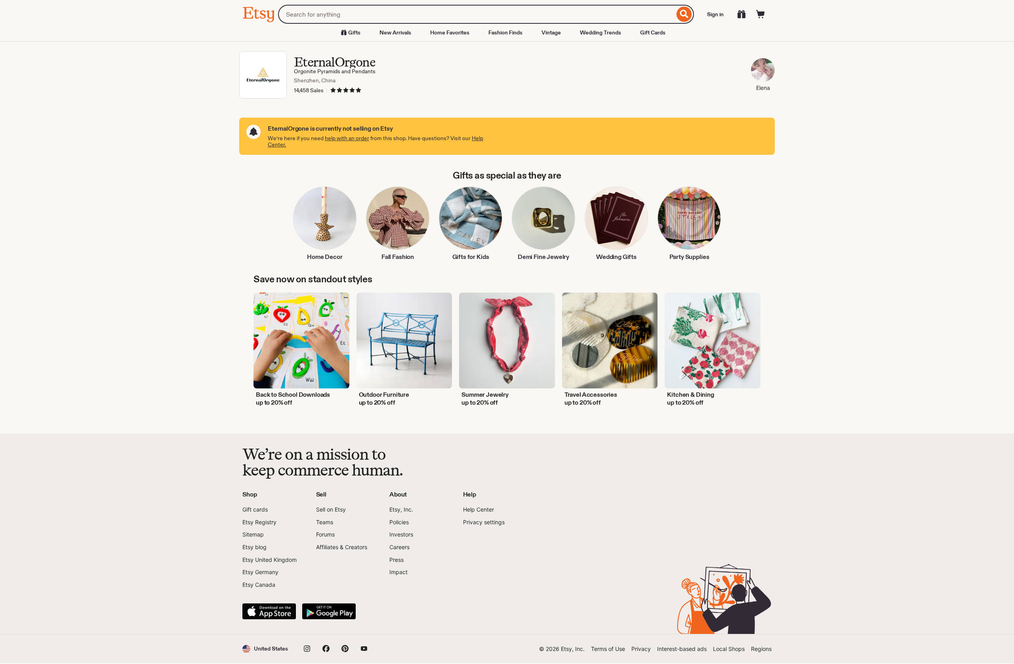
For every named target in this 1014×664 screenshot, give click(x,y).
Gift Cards (652, 32)
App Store (269, 611)
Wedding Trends (600, 32)
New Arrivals (395, 32)
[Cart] (760, 14)
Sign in (715, 14)
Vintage (551, 32)
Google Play (329, 611)
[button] (265, 649)
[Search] (684, 14)
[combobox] (476, 14)
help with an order (347, 138)
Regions (761, 648)
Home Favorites (449, 32)
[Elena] (763, 71)
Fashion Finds (505, 32)
